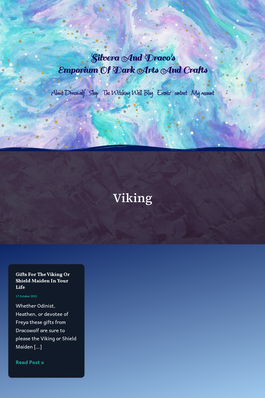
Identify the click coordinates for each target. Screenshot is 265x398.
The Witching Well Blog (128, 93)
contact (181, 93)
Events (164, 93)
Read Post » (30, 362)
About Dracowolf (68, 93)
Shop (94, 93)
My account (202, 93)
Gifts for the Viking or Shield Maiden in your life (43, 281)
